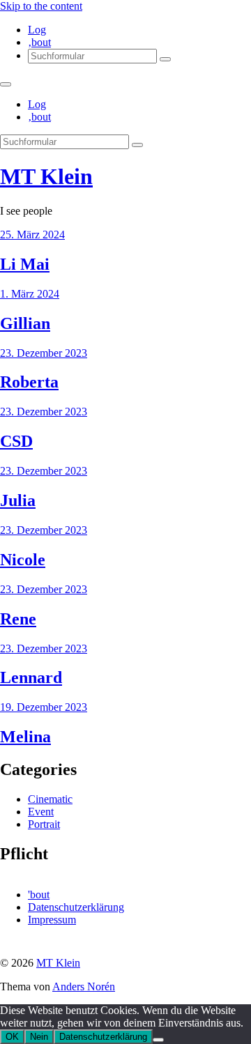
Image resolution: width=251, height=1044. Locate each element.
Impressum (52, 920)
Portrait (44, 824)
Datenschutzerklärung (76, 907)
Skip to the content (41, 6)
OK (12, 1036)
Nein (39, 1036)
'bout (39, 894)
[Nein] (158, 1040)
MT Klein (46, 176)
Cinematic (50, 799)
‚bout (39, 42)
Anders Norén (83, 986)
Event (41, 811)
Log (37, 30)
